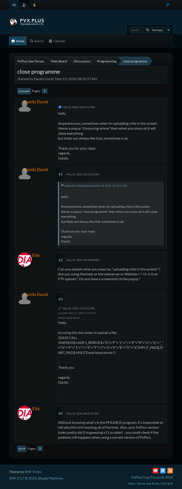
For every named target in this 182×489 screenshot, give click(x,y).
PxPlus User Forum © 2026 (152, 477)
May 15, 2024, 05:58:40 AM (83, 259)
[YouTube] (155, 470)
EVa (36, 255)
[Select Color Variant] (168, 5)
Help (131, 483)
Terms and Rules (148, 483)
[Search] (147, 30)
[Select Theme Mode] (35, 5)
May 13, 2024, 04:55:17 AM (78, 107)
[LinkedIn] (163, 470)
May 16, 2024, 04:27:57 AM (83, 413)
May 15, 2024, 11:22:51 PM (78, 308)
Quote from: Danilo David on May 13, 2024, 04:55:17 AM (95, 185)
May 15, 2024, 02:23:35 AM (83, 174)
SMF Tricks (33, 471)
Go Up (21, 448)
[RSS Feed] (170, 470)
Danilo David (36, 101)
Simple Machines (50, 478)
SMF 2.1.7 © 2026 (22, 478)
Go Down (24, 91)
